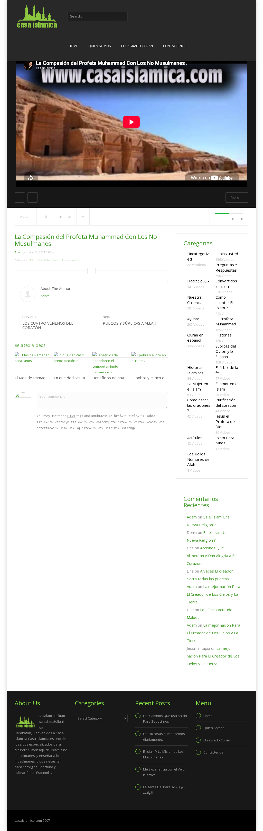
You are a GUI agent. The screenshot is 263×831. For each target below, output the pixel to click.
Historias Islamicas (195, 370)
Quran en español (195, 337)
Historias (223, 334)
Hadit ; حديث (198, 280)
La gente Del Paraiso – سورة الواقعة (164, 790)
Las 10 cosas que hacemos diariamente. (164, 736)
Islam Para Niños (224, 440)
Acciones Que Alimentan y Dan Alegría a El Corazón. (211, 555)
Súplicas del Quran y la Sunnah (225, 351)
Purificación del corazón (225, 402)
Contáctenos (174, 46)
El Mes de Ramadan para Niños (42, 377)
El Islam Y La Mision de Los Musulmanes (163, 754)
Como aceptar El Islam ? (224, 302)
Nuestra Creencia (194, 300)
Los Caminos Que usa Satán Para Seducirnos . (165, 718)
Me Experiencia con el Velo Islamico (164, 772)
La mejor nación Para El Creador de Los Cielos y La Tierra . (213, 594)
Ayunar (193, 318)
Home (73, 46)
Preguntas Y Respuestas (226, 267)
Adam (19, 252)
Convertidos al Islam (226, 283)
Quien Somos (99, 46)
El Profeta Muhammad (225, 321)
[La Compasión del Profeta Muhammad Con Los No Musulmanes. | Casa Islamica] (36, 15)
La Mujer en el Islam (197, 386)
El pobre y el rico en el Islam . (157, 377)
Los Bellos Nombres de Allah (198, 459)
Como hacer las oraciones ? (198, 405)
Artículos (194, 437)
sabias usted (226, 253)
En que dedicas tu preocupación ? (83, 377)
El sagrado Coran (137, 46)
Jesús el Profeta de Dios (225, 421)
